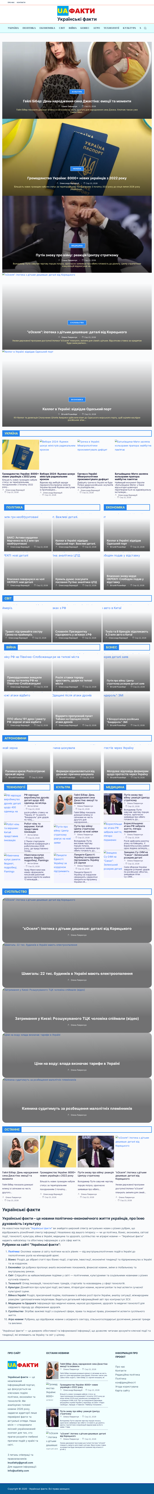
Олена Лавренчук (69, 106)
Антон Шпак (33, 806)
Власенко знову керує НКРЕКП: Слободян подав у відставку (125, 579)
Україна (13, 28)
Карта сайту (122, 1390)
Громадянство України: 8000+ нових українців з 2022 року (77, 178)
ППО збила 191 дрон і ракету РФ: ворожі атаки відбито (26, 720)
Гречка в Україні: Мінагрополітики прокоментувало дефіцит (93, 476)
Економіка (47, 28)
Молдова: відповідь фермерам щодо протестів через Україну (127, 773)
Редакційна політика (127, 1374)
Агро (96, 28)
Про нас (11, 2)
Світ (62, 28)
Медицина (77, 246)
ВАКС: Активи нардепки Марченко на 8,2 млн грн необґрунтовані (23, 540)
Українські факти (77, 19)
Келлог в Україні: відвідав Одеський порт (77, 409)
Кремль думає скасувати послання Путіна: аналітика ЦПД (76, 581)
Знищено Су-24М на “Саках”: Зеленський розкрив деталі (136, 855)
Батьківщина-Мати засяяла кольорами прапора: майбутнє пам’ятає (131, 476)
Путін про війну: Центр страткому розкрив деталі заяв (125, 682)
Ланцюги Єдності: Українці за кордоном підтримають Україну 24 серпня (86, 858)
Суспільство (77, 323)
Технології (111, 28)
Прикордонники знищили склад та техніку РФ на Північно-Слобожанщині (24, 680)
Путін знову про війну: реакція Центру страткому (77, 255)
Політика (29, 28)
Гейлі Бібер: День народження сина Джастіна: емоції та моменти (77, 101)
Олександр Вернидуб (69, 183)
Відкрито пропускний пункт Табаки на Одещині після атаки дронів (74, 719)
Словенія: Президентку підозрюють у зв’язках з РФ (73, 633)
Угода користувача (126, 1386)
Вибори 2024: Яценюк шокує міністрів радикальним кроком (57, 476)
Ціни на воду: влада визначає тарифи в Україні (77, 1063)
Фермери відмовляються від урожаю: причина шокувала (75, 773)
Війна (73, 28)
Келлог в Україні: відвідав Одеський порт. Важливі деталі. (75, 542)
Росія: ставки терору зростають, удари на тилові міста (73, 680)
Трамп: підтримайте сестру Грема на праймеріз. (23, 633)
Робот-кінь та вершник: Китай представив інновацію (33, 827)
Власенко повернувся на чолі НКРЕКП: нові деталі (25, 581)
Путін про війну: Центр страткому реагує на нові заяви (86, 828)
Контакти (21, 2)
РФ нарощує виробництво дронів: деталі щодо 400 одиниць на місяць (36, 798)
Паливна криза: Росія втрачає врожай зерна (25, 773)
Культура (129, 28)
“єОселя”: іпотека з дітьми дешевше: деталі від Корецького (77, 332)
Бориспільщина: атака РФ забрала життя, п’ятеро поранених (134, 827)
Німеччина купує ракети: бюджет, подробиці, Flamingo (36, 857)
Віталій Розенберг (69, 414)
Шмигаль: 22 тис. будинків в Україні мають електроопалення (77, 973)
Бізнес (84, 28)
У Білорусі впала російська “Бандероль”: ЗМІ (123, 720)
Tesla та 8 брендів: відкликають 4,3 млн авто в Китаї (126, 633)
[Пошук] (145, 28)
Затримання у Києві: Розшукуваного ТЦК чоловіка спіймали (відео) (77, 1018)
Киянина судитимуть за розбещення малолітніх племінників (77, 1108)
